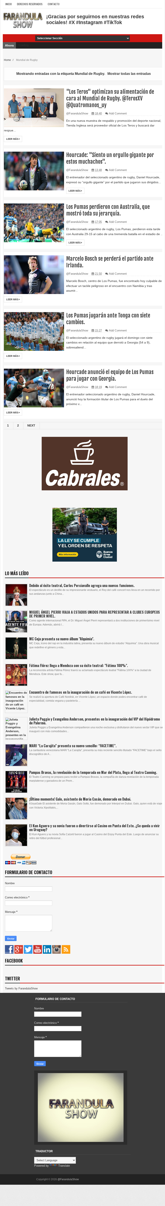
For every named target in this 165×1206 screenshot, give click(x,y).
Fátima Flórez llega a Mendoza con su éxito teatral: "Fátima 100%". (78, 665)
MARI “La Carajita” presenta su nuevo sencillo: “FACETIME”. (72, 745)
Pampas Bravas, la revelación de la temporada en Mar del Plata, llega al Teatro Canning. (93, 772)
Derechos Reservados (30, 4)
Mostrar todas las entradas (129, 73)
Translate (64, 1165)
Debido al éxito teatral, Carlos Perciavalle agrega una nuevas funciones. (81, 585)
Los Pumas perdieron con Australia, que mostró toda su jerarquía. (108, 210)
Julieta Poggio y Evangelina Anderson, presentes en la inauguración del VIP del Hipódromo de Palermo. (94, 720)
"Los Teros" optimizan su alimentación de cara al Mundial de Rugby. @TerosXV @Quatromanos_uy (110, 98)
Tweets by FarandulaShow (21, 988)
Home (8, 60)
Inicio (8, 4)
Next (31, 425)
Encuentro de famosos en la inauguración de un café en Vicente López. (80, 692)
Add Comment (118, 113)
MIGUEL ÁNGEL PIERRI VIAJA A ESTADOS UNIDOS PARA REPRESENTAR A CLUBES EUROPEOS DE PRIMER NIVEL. (94, 614)
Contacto (54, 4)
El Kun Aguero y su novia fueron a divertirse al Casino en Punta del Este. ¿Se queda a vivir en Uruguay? (94, 827)
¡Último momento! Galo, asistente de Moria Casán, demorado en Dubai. (80, 799)
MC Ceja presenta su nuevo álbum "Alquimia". (61, 638)
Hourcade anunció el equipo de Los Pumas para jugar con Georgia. (110, 375)
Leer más (12, 139)
